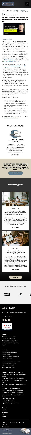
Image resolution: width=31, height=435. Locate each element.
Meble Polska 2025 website (11, 118)
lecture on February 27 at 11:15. (11, 61)
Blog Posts (9, 10)
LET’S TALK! (15, 173)
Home (3, 10)
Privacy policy (5, 426)
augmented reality (15, 65)
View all (15, 277)
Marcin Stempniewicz (9, 59)
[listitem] (14, 295)
